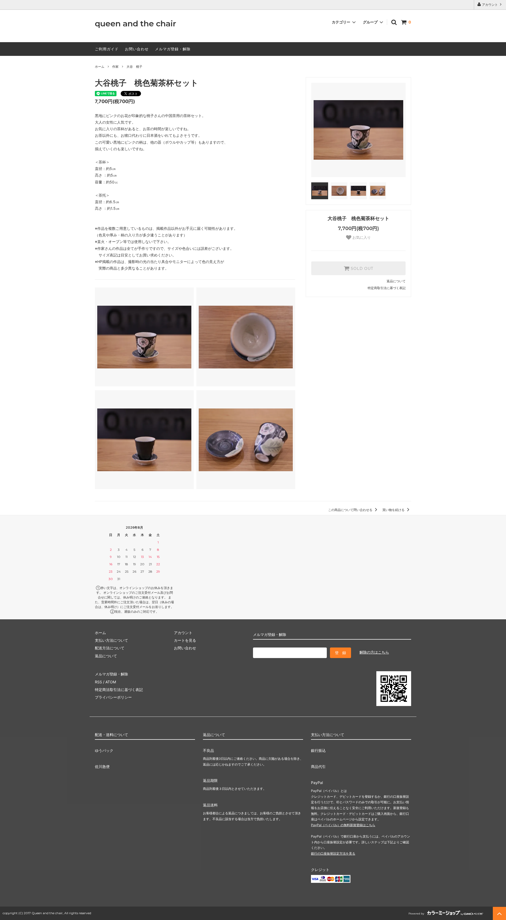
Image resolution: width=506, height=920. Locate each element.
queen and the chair (135, 23)
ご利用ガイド (107, 49)
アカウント (490, 5)
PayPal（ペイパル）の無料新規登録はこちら (343, 825)
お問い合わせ (137, 49)
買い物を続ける (393, 510)
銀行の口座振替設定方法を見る (333, 853)
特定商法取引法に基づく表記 (119, 689)
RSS (98, 682)
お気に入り (361, 237)
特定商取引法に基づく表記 (387, 288)
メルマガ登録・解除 (173, 49)
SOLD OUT (361, 268)
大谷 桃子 (134, 67)
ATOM (110, 682)
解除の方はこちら (374, 652)
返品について (396, 281)
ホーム (99, 67)
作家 (115, 67)
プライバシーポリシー (113, 697)
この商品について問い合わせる (350, 510)
